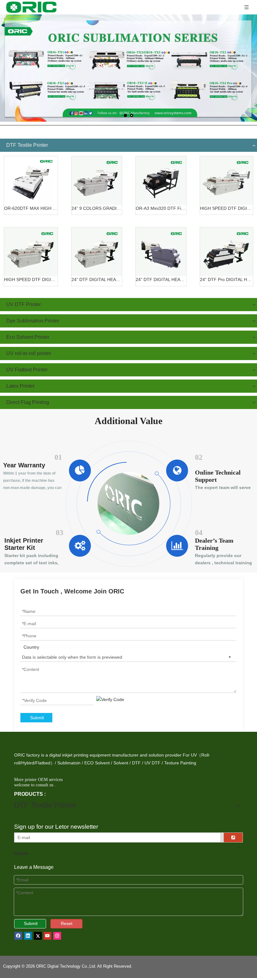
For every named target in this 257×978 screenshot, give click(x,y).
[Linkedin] (28, 936)
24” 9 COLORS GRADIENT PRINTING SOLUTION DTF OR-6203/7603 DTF (96, 208)
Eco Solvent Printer (27, 337)
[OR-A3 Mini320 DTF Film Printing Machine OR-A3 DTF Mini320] (161, 180)
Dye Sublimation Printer (32, 320)
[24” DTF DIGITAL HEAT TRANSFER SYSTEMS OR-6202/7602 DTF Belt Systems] (96, 251)
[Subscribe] (233, 837)
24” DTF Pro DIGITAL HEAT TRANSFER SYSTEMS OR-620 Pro (226, 279)
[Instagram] (57, 936)
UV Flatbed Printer (27, 369)
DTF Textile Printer (27, 145)
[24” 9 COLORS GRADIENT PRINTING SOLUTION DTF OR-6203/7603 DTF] (96, 180)
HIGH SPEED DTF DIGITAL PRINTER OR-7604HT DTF (226, 208)
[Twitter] (38, 936)
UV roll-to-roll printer (28, 353)
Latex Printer (20, 386)
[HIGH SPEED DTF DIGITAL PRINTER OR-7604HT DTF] (226, 180)
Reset (66, 923)
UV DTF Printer (23, 304)
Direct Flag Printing (27, 402)
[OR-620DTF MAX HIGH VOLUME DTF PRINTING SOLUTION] (31, 180)
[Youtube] (47, 936)
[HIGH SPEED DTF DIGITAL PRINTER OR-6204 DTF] (31, 251)
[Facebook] (18, 936)
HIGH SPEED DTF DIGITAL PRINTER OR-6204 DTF (31, 279)
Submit (37, 717)
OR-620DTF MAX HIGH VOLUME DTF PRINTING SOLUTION (31, 208)
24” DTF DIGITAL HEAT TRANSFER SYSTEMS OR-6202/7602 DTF (161, 279)
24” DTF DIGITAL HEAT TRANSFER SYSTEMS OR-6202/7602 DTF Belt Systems (96, 279)
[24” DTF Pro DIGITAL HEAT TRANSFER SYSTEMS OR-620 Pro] (226, 251)
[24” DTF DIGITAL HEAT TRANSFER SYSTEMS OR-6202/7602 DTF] (161, 251)
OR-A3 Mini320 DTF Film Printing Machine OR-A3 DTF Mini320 (161, 208)
